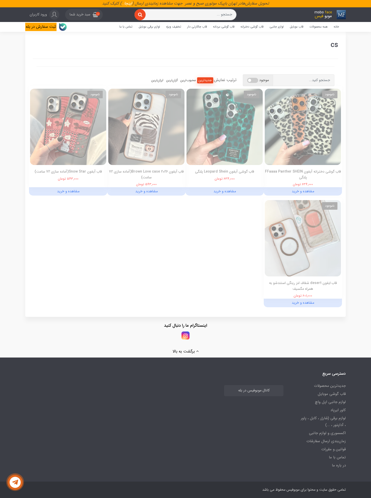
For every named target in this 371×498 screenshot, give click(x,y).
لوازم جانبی (277, 26)
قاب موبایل (296, 26)
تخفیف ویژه (173, 26)
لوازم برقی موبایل (149, 26)
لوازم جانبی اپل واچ (330, 402)
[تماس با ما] (15, 482)
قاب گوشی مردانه (223, 26)
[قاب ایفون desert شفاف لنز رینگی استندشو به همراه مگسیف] (303, 238)
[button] (84, 14)
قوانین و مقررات (333, 449)
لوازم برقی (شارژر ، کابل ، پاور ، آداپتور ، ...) (323, 421)
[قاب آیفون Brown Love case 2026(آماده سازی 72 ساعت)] (146, 127)
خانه (336, 26)
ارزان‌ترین (157, 80)
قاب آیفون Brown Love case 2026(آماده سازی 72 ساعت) (146, 174)
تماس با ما (125, 26)
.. (123, 3)
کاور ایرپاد (338, 410)
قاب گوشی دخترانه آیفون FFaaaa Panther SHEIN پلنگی (303, 174)
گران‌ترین (172, 80)
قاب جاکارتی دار (197, 26)
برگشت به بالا (184, 351)
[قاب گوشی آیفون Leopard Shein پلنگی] (225, 127)
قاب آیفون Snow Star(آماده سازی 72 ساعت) (68, 171)
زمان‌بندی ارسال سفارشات (326, 441)
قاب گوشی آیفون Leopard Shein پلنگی (224, 171)
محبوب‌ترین (188, 80)
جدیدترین (205, 80)
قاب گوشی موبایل (332, 394)
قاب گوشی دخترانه (252, 26)
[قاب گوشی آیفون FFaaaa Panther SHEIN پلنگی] (303, 127)
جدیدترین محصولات (330, 386)
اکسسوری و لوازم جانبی (327, 433)
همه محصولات (318, 26)
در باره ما (339, 465)
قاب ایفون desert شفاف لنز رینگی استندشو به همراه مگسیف (303, 285)
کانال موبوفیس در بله (254, 390)
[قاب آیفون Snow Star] (68, 127)
